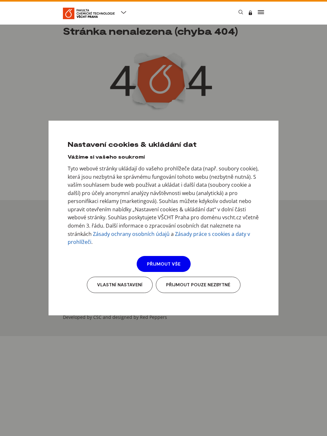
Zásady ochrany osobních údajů (131, 233)
